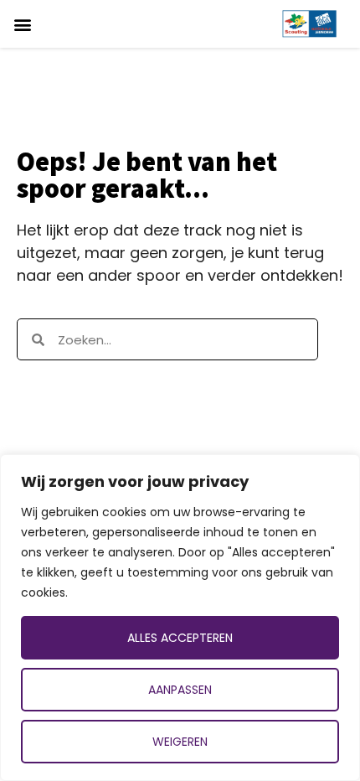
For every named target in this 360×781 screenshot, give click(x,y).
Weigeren (180, 741)
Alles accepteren (180, 637)
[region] (180, 617)
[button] (22, 24)
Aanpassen (180, 689)
